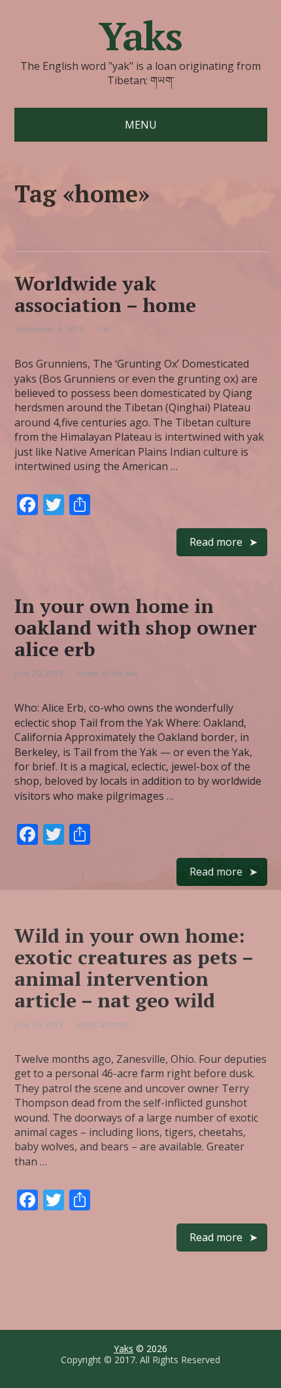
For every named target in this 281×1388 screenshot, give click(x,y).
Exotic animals (102, 1024)
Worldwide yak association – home (105, 294)
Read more (216, 542)
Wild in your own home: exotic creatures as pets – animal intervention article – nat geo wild (133, 968)
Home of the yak (106, 673)
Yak (103, 329)
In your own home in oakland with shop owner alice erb (135, 627)
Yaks (140, 36)
